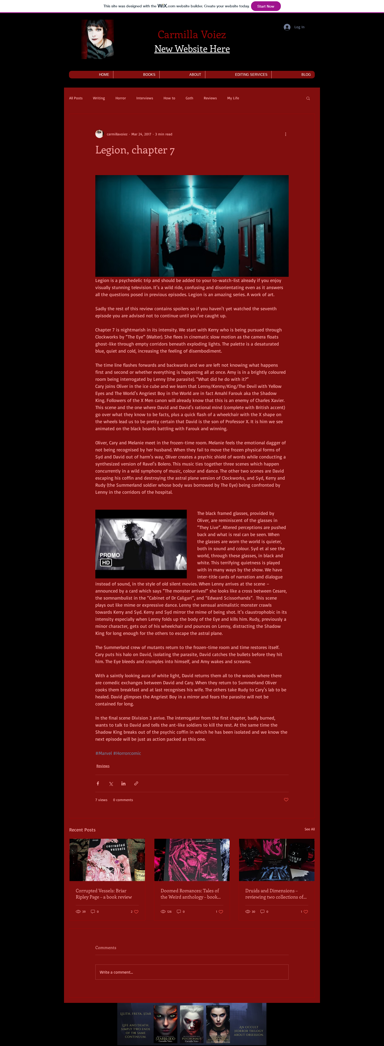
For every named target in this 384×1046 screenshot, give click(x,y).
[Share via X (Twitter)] (110, 783)
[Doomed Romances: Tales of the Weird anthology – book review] (192, 860)
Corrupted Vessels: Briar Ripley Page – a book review (104, 893)
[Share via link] (136, 783)
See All (310, 829)
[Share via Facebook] (97, 783)
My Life (233, 98)
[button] (136, 74)
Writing (99, 98)
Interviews (144, 98)
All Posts (76, 98)
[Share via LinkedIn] (123, 783)
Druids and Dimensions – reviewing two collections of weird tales (274, 893)
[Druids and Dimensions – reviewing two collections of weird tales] (277, 860)
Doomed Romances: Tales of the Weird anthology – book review (190, 893)
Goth (189, 98)
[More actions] (285, 134)
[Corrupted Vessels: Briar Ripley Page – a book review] (107, 860)
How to (169, 98)
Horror (120, 98)
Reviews (210, 98)
